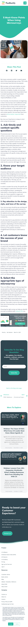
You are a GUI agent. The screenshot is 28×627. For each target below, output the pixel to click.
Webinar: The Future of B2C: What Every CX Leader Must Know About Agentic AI (14, 431)
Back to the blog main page (14, 388)
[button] (6, 70)
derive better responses (14, 114)
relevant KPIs (19, 311)
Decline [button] (17, 624)
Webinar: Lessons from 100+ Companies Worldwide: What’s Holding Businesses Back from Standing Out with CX (14, 472)
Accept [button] (10, 624)
